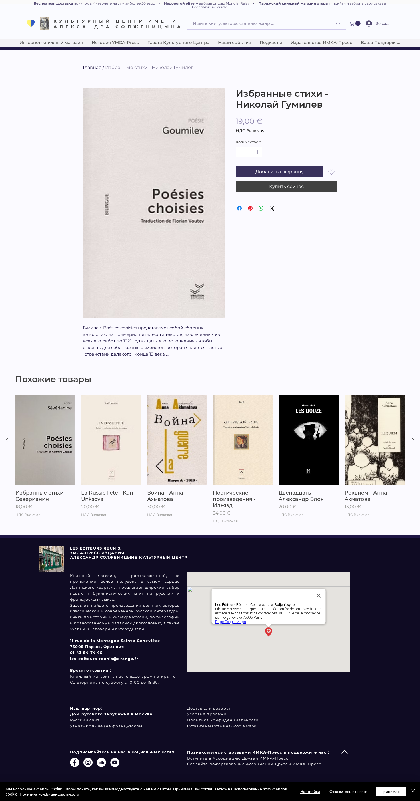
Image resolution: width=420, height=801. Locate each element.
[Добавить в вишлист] (331, 171)
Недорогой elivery (181, 3)
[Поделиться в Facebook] (239, 208)
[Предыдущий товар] (7, 439)
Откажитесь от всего (348, 791)
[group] (210, 462)
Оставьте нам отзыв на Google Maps (221, 726)
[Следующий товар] (412, 439)
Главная (92, 67)
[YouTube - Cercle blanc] (114, 762)
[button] (355, 23)
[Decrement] (240, 152)
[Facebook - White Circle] (74, 762)
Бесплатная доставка (53, 3)
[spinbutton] (249, 152)
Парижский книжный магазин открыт (294, 3)
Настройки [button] (310, 791)
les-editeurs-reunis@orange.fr (104, 658)
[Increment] (258, 152)
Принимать (391, 791)
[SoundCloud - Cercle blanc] (101, 762)
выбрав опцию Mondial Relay (224, 3)
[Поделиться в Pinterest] (250, 208)
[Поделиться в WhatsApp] (261, 208)
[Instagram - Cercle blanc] (88, 762)
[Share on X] (272, 208)
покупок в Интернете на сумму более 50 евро (114, 3)
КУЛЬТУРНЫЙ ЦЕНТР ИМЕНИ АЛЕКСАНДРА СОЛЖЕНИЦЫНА (118, 23)
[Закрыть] (413, 791)
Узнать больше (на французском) (107, 726)
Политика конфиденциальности (49, 794)
